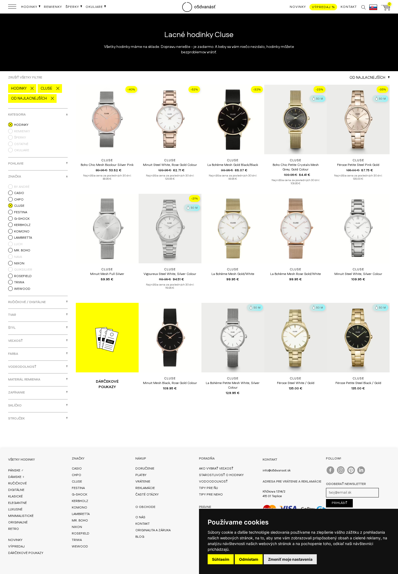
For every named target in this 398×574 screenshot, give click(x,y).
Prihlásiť (339, 503)
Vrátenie (142, 481)
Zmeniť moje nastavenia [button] (290, 559)
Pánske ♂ (16, 470)
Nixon (77, 527)
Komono (79, 507)
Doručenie (144, 468)
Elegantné (17, 503)
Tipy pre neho (211, 494)
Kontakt (142, 523)
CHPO (76, 475)
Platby (140, 475)
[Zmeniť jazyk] (373, 10)
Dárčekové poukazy (25, 553)
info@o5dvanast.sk (277, 470)
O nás (140, 517)
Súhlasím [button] (220, 559)
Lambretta (81, 514)
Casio (77, 468)
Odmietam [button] (248, 559)
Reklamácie (145, 488)
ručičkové (17, 483)
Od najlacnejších (29, 98)
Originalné (18, 522)
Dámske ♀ (16, 477)
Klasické (15, 496)
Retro (13, 529)
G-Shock (79, 494)
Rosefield (80, 533)
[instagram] (341, 471)
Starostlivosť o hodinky (221, 475)
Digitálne (16, 490)
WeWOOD (80, 546)
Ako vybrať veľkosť (216, 468)
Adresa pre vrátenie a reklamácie (292, 481)
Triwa (77, 540)
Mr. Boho (80, 520)
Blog (139, 536)
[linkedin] (361, 471)
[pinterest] (351, 471)
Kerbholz (80, 501)
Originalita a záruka (153, 530)
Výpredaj (16, 546)
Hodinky (19, 88)
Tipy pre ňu (208, 488)
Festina (78, 488)
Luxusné (15, 509)
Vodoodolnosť (213, 481)
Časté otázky (147, 494)
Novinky (15, 540)
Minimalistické (21, 516)
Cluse (46, 88)
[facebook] (330, 471)
